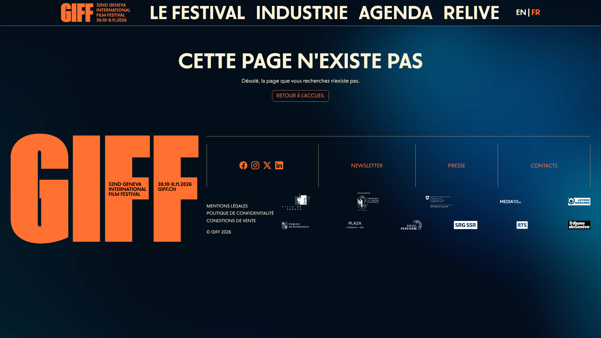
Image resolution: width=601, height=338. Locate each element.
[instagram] (255, 166)
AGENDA (396, 13)
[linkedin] (279, 166)
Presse (456, 166)
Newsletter (367, 166)
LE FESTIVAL (197, 13)
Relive (471, 13)
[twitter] (267, 166)
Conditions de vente (231, 220)
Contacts (544, 166)
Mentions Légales (227, 206)
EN (521, 12)
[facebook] (243, 166)
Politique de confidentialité (240, 213)
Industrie (302, 13)
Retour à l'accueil (300, 96)
